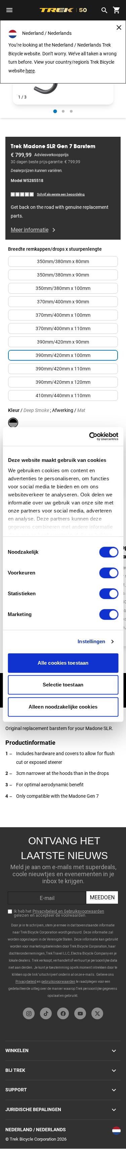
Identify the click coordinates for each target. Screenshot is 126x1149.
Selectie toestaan (63, 684)
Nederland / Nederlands (35, 1129)
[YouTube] (80, 1013)
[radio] (55, 111)
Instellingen (91, 641)
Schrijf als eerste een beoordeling (61, 194)
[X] (97, 1013)
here (30, 70)
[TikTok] (46, 1013)
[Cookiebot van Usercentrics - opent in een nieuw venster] (89, 436)
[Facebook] (63, 1013)
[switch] (108, 572)
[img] (22, 194)
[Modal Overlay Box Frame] (63, 915)
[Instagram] (29, 1013)
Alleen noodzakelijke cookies (63, 707)
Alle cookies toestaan (63, 663)
